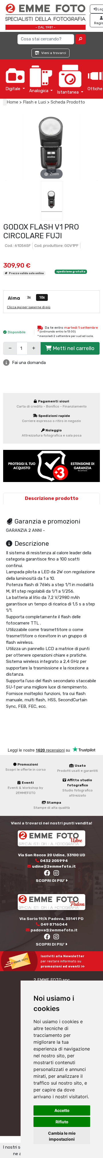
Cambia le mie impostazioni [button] (62, 1136)
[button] (80, 39)
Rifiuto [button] (62, 1121)
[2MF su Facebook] (47, 874)
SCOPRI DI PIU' (51, 880)
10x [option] (42, 297)
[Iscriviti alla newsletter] (20, 961)
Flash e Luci (34, 102)
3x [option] (29, 297)
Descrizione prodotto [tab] (51, 498)
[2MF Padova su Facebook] (47, 937)
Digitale (13, 88)
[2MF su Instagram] (56, 874)
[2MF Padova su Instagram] (56, 937)
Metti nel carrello (73, 348)
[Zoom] (51, 146)
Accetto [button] (62, 1110)
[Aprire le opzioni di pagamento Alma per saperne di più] (14, 298)
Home (12, 102)
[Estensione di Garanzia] (51, 465)
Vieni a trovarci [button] (53, 53)
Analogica (39, 90)
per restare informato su (62, 961)
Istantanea (68, 92)
